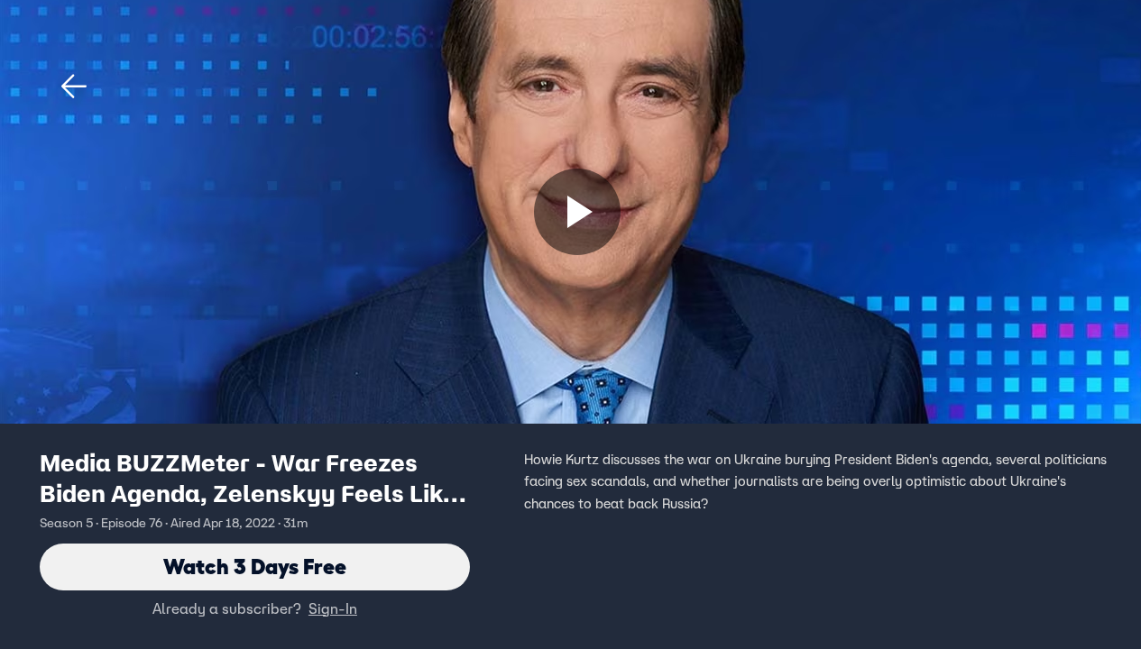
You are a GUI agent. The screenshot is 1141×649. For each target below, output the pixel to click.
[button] (74, 86)
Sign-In (332, 608)
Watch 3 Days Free (254, 566)
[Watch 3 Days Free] (577, 212)
